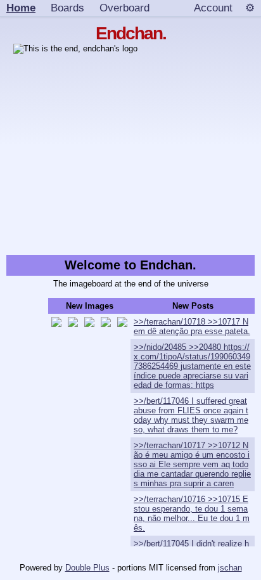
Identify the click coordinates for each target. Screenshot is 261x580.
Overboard (124, 7)
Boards (67, 7)
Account (213, 7)
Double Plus (87, 567)
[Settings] (250, 8)
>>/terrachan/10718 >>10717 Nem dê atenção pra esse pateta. (192, 326)
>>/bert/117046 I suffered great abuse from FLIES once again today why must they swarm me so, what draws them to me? (191, 415)
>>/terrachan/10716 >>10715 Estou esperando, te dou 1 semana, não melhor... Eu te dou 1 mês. (192, 513)
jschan (230, 567)
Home (20, 7)
